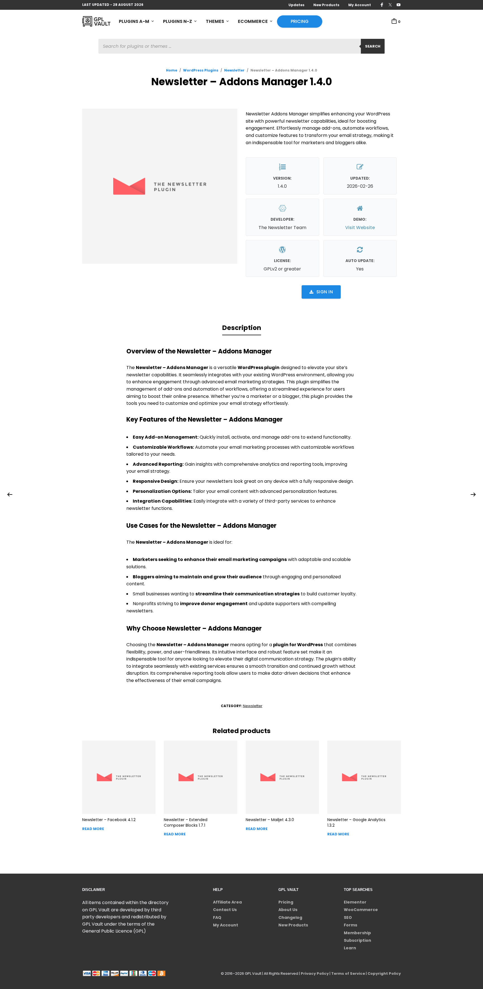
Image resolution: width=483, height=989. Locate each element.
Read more (93, 829)
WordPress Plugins (200, 70)
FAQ (217, 917)
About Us (287, 909)
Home (171, 70)
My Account (359, 5)
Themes (215, 21)
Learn (350, 948)
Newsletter (234, 70)
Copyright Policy (384, 973)
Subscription (357, 940)
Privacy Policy (315, 973)
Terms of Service (348, 973)
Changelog (290, 917)
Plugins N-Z (177, 21)
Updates (296, 5)
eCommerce (253, 21)
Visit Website (360, 227)
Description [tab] (241, 327)
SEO (348, 917)
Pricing (300, 21)
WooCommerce (361, 909)
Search (372, 46)
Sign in (324, 292)
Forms (350, 925)
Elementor (355, 902)
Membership (357, 933)
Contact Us (225, 909)
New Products (326, 5)
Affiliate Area (227, 902)
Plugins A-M (134, 21)
